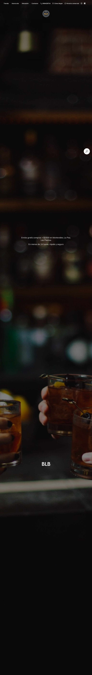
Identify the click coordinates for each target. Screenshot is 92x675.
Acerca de (15, 3)
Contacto (35, 3)
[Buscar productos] (86, 151)
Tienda (6, 3)
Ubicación (25, 3)
